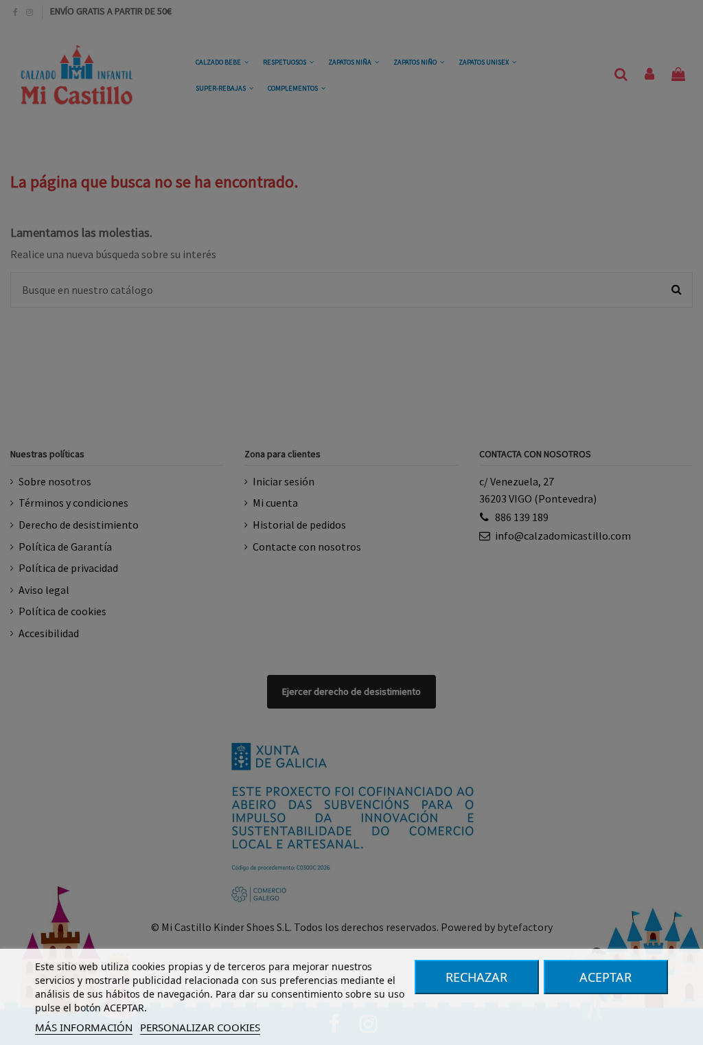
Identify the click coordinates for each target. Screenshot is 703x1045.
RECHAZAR (476, 977)
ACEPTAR (605, 977)
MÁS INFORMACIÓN (83, 1027)
